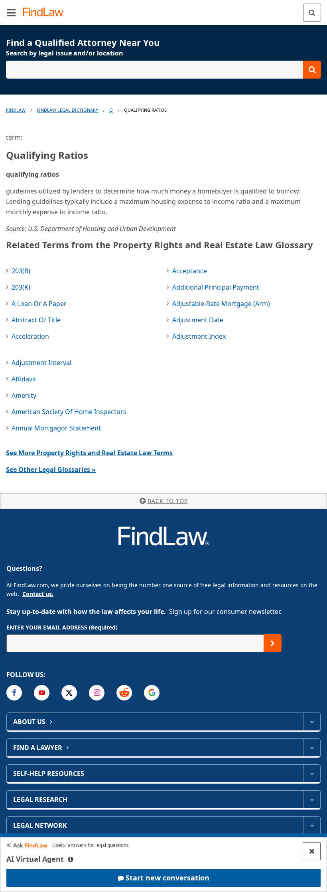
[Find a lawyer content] (311, 747)
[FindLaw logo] (46, 12)
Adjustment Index (199, 336)
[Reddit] (124, 693)
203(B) (21, 270)
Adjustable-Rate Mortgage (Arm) (221, 303)
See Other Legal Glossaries (51, 469)
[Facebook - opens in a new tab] (14, 693)
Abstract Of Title (36, 320)
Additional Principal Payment (215, 287)
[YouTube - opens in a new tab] (41, 693)
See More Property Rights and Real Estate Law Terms (89, 452)
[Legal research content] (311, 799)
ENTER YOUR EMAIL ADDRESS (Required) (62, 627)
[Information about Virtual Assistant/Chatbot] (70, 859)
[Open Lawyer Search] (163, 70)
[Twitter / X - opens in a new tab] (69, 693)
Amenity (24, 395)
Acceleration (30, 336)
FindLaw (16, 110)
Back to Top (168, 501)
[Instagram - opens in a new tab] (96, 693)
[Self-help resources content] (311, 773)
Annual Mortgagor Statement (56, 428)
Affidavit (24, 379)
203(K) (21, 287)
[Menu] (11, 12)
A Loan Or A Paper (39, 303)
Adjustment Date (197, 320)
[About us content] (311, 721)
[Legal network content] (311, 825)
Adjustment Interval (41, 362)
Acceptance (189, 270)
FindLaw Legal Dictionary (67, 110)
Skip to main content (163, 9)
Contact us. (37, 594)
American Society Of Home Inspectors (69, 411)
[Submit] (273, 643)
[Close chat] (312, 851)
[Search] (312, 13)
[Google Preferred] (152, 693)
